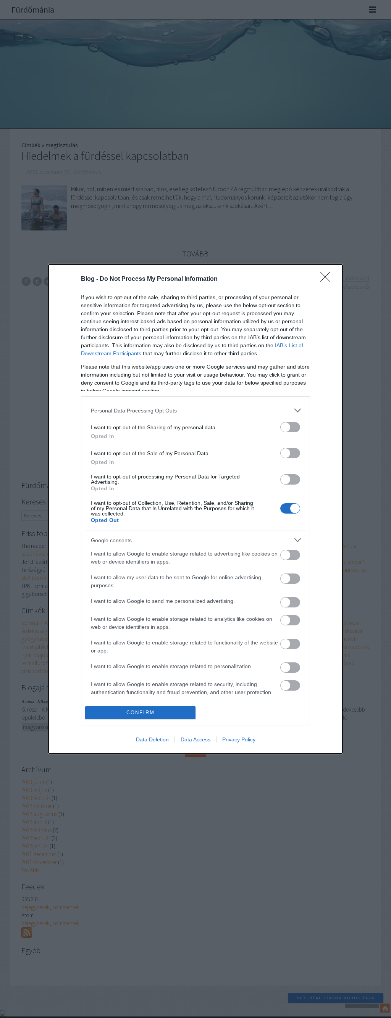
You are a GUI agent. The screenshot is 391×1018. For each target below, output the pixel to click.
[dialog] (195, 508)
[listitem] (195, 410)
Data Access (195, 739)
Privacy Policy (238, 739)
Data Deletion (152, 739)
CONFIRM (140, 712)
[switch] (290, 427)
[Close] (327, 279)
